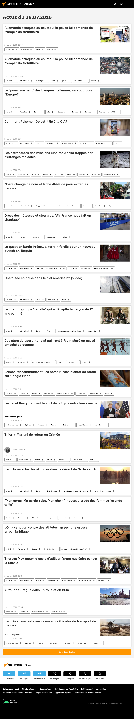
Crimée (22, 394)
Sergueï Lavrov (83, 425)
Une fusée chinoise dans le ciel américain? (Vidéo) (43, 278)
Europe (36, 112)
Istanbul (84, 268)
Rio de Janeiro (49, 549)
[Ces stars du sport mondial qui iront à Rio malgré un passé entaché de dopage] (115, 346)
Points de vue (23, 460)
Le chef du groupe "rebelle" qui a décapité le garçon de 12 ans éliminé (48, 311)
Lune (34, 174)
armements (82, 643)
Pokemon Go (50, 143)
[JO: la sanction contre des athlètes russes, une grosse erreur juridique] (115, 533)
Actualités (9, 81)
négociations (50, 237)
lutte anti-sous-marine (103, 491)
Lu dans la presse (12, 425)
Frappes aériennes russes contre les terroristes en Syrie (55, 206)
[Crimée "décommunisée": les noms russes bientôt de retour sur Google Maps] (115, 378)
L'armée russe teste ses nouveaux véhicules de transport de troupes (50, 623)
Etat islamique (52, 491)
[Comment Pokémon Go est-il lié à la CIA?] (115, 127)
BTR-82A (68, 643)
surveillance (84, 143)
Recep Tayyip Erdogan (101, 268)
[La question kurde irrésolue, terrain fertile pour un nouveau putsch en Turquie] (115, 253)
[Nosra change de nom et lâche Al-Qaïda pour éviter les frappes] (115, 190)
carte (107, 394)
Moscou (41, 425)
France (22, 237)
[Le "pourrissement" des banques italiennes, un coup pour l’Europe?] (115, 96)
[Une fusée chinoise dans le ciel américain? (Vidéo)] (115, 284)
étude (94, 174)
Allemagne (25, 49)
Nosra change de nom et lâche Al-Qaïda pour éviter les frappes (46, 186)
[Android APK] (11, 702)
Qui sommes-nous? (11, 689)
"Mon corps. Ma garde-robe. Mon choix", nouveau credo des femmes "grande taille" (63, 502)
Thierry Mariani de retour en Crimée (32, 434)
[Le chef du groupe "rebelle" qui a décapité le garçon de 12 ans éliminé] (115, 315)
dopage (84, 362)
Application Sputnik (63, 692)
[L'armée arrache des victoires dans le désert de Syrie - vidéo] (115, 475)
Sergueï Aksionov (63, 394)
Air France (35, 237)
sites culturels (57, 612)
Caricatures (10, 49)
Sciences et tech (109, 174)
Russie (85, 206)
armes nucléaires (85, 580)
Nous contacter (46, 689)
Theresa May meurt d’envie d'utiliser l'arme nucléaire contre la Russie (50, 560)
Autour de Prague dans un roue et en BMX (36, 590)
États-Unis (98, 206)
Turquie (71, 268)
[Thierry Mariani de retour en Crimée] (115, 440)
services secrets (101, 143)
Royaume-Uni (67, 580)
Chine (38, 300)
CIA (37, 143)
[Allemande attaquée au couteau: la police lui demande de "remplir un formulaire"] (115, 34)
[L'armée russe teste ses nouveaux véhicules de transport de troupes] (115, 627)
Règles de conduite (44, 692)
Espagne (75, 112)
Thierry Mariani (77, 460)
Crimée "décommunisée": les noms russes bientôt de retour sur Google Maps (50, 374)
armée (96, 643)
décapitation (92, 331)
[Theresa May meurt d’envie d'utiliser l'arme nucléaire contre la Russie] (115, 564)
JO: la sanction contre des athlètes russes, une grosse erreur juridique (46, 529)
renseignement (67, 143)
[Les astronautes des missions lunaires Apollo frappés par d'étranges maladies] (115, 159)
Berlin (53, 81)
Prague (22, 612)
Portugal (88, 112)
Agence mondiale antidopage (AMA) (74, 549)
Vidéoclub (9, 612)
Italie (48, 112)
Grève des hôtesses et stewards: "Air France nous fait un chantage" (47, 217)
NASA (57, 174)
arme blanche (78, 81)
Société (8, 174)
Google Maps (93, 394)
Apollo (69, 174)
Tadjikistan (53, 643)
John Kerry (99, 425)
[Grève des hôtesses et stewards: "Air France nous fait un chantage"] (115, 221)
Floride (45, 174)
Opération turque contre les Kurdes (48, 268)
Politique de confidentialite (66, 689)
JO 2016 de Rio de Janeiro (41, 362)
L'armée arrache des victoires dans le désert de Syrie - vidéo (50, 469)
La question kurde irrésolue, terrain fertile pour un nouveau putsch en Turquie (49, 249)
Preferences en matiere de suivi (87, 692)
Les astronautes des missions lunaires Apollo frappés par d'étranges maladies (48, 155)
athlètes (71, 362)
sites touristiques (38, 612)
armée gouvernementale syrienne (69, 331)
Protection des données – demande (17, 692)
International (24, 81)
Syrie (111, 206)
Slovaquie (51, 580)
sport (60, 362)
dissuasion (102, 580)
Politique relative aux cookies (93, 689)
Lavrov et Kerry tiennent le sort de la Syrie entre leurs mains (50, 403)
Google (79, 394)
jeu (116, 143)
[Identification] (114, 4)
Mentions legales (29, 689)
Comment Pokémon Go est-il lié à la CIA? (35, 121)
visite (91, 460)
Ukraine (47, 394)
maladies (82, 174)
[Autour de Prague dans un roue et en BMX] (115, 596)
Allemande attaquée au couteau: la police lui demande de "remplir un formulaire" (48, 30)
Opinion (28, 425)
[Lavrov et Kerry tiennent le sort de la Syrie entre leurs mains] (115, 409)
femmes (77, 518)
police (38, 49)
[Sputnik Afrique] (12, 6)
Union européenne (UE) (107, 112)
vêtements (63, 518)
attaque (50, 49)
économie (9, 112)
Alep (48, 331)
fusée (64, 300)
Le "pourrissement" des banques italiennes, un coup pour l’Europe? (48, 92)
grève (65, 237)
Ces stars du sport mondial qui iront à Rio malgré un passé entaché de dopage (49, 342)
